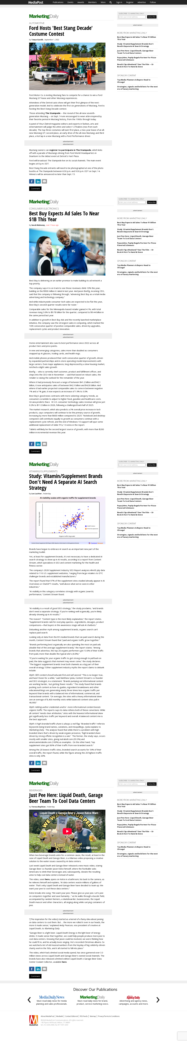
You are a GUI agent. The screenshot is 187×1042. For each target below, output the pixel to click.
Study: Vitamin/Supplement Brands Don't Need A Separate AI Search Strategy (135, 45)
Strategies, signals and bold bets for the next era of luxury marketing (137, 87)
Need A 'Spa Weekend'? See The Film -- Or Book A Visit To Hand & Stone (135, 65)
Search (111, 2)
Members (92, 2)
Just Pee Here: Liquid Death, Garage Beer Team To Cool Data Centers (135, 52)
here (47, 879)
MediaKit (59, 1016)
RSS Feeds (84, 1016)
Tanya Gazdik (37, 40)
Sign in (119, 2)
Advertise (142, 2)
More (103, 2)
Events (70, 2)
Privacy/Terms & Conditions (109, 1016)
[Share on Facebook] (31, 181)
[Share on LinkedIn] (38, 181)
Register (129, 2)
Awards (80, 2)
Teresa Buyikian (38, 807)
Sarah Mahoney (38, 225)
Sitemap (93, 1016)
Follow (153, 2)
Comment (35, 188)
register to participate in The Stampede (70, 150)
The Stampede (52, 113)
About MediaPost (47, 1016)
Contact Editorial (71, 1016)
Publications (58, 2)
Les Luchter (36, 493)
